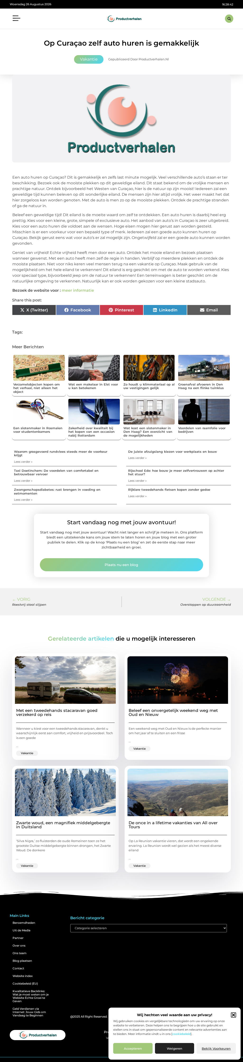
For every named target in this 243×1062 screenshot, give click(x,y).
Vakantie (89, 59)
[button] (233, 1015)
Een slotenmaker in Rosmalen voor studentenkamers (37, 430)
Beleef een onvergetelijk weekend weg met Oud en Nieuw (173, 712)
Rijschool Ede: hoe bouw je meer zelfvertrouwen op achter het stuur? (176, 472)
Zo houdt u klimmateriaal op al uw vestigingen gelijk (149, 386)
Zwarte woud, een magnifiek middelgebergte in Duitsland (63, 824)
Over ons (19, 945)
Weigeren (174, 1048)
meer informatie (78, 290)
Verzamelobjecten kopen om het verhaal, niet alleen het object (36, 388)
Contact (18, 968)
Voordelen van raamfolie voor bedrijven (201, 430)
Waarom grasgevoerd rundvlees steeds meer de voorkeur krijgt (60, 453)
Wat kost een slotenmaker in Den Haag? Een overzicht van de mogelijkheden (147, 431)
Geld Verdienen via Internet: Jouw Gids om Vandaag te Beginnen (29, 1012)
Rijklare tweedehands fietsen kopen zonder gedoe (169, 489)
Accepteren (133, 1048)
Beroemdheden (24, 922)
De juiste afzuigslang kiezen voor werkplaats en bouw (172, 451)
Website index (23, 976)
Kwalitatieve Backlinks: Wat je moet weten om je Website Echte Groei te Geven (31, 996)
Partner (18, 938)
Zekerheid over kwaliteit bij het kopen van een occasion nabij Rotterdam (91, 431)
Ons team (20, 953)
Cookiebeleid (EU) (25, 983)
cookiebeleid (181, 1034)
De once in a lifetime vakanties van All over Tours (173, 824)
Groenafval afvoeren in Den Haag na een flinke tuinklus (201, 386)
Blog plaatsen (22, 960)
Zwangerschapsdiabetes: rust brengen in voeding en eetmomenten (57, 491)
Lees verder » (23, 461)
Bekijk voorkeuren (216, 1048)
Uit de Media (21, 930)
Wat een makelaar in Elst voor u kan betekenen (93, 386)
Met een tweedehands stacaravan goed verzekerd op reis (57, 712)
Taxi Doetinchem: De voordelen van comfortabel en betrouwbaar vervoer (56, 472)
